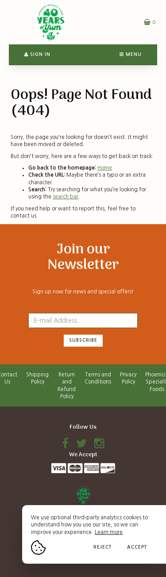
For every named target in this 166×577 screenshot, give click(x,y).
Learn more (109, 532)
